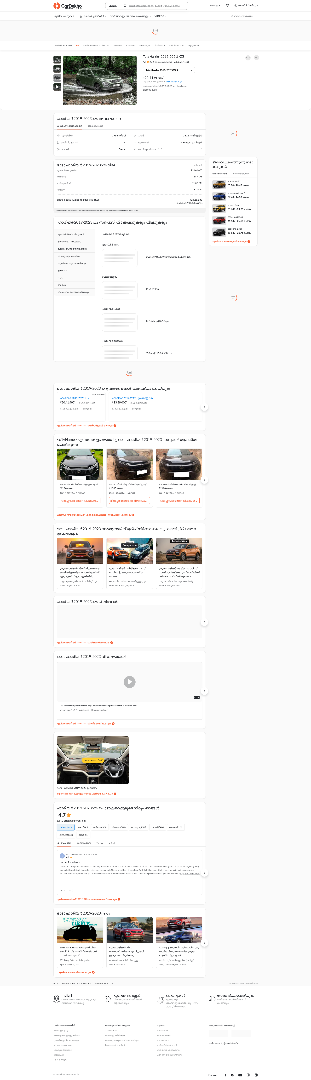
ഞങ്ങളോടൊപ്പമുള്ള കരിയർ (66, 1055)
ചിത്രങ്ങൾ (117, 45)
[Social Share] (256, 57)
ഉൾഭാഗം (62, 270)
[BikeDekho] (218, 1069)
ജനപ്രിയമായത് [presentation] (219, 173)
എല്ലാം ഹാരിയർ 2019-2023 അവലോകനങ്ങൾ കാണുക (87, 918)
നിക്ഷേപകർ (58, 1074)
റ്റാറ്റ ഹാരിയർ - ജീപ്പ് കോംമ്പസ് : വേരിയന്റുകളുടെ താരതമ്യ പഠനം (127, 589)
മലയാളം (214, 5)
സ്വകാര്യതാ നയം (62, 1065)
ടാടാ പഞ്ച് (234, 181)
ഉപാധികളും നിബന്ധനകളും (66, 1060)
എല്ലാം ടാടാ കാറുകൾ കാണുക (229, 241)
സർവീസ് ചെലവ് (176, 45)
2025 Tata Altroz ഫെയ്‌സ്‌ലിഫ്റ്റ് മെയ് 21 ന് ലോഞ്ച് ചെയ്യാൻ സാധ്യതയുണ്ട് (78, 971)
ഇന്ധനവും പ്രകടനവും (69, 241)
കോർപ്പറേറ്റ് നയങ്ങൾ (62, 1069)
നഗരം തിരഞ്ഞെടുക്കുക (244, 16)
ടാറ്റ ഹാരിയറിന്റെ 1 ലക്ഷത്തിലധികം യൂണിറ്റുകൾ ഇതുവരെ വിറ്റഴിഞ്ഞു (126, 971)
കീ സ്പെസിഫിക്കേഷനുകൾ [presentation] (69, 126)
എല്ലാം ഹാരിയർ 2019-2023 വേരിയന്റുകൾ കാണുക (85, 442)
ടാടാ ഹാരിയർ (235, 217)
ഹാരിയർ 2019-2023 (62, 45)
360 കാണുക (144, 45)
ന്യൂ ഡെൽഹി (172, 81)
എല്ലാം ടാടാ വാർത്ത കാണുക (74, 992)
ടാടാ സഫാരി (235, 228)
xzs (77, 45)
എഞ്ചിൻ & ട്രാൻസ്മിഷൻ (71, 234)
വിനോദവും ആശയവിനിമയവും (73, 292)
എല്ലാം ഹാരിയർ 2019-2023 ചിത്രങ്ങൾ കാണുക (83, 659)
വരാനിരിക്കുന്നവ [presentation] (241, 173)
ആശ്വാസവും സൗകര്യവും (72, 263)
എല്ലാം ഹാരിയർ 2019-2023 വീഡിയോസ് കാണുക (84, 740)
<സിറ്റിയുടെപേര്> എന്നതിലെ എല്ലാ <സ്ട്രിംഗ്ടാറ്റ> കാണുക (99, 532)
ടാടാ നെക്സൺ (236, 193)
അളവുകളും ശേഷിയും (69, 256)
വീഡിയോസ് (159, 45)
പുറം (60, 277)
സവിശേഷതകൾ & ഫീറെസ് (95, 45)
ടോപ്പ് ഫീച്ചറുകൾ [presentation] (95, 126)
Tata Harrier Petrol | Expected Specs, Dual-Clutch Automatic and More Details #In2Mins (164, 724)
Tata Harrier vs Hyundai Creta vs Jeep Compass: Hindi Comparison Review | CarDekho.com (91, 724)
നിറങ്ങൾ (130, 45)
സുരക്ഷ (62, 285)
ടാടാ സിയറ (234, 205)
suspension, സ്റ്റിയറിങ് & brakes (72, 249)
